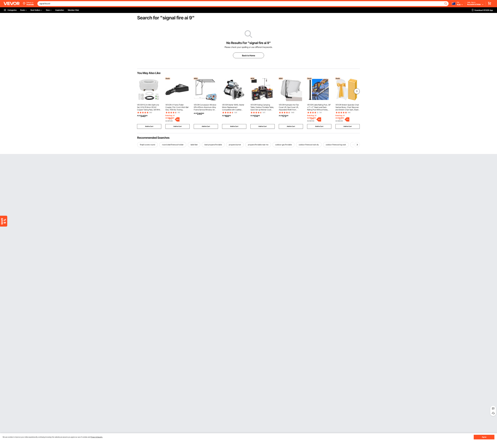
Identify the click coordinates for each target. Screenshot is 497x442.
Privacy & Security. (97, 437)
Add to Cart (149, 126)
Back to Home (248, 55)
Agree (484, 437)
